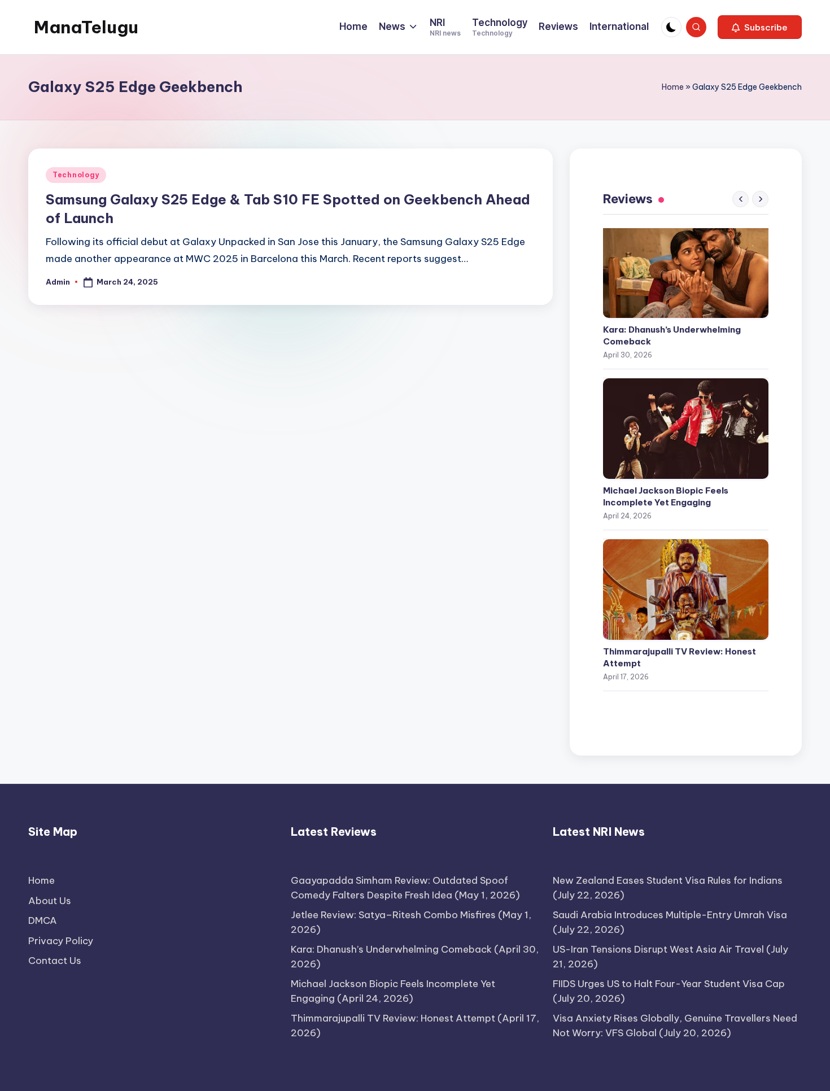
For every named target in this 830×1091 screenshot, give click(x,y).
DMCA (42, 920)
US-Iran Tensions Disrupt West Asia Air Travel (658, 949)
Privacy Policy (60, 941)
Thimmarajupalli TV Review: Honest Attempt (679, 657)
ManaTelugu (86, 27)
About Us (49, 900)
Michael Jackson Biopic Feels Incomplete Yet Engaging (665, 496)
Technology (76, 175)
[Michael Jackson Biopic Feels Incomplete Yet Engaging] (685, 428)
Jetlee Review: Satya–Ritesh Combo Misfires (393, 915)
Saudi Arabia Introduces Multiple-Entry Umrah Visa (670, 915)
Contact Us (54, 960)
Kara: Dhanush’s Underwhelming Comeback (672, 335)
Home (673, 87)
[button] (760, 27)
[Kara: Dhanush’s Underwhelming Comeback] (685, 267)
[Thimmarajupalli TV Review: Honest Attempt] (685, 589)
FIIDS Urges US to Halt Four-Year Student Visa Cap (669, 983)
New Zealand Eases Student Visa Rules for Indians (668, 880)
